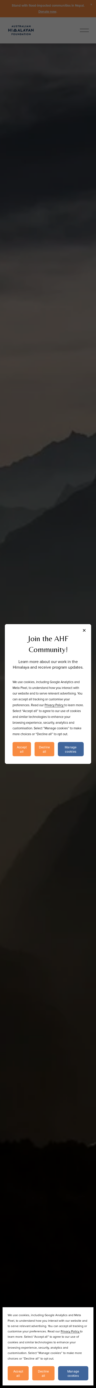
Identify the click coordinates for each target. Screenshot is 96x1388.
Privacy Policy (70, 1331)
